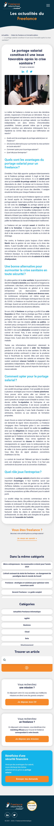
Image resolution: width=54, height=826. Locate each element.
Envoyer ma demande (27, 779)
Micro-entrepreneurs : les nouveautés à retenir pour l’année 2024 (27, 565)
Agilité (27, 618)
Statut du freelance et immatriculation (24, 35)
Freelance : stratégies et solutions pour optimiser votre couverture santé (27, 584)
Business (27, 625)
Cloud (27, 632)
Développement (27, 645)
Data (27, 638)
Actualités (5, 35)
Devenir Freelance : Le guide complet (27, 592)
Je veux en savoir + (27, 538)
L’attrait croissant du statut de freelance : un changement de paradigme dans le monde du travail (27, 574)
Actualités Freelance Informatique (27, 612)
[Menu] (48, 5)
